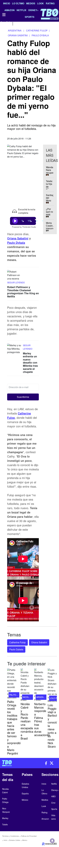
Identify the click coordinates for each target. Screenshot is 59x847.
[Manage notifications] (52, 840)
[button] (23, 396)
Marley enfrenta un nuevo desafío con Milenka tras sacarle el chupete (30, 362)
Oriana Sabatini (17, 238)
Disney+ (55, 790)
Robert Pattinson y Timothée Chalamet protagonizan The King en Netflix (23, 291)
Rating (50, 3)
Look (40, 3)
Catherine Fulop (17, 642)
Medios (30, 3)
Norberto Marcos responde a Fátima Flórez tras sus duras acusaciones (42, 719)
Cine (53, 802)
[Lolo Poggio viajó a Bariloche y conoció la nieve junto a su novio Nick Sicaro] (52, 685)
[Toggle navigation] (3, 14)
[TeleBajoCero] (14, 763)
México (24, 840)
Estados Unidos (14, 840)
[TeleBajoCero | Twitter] (8, 23)
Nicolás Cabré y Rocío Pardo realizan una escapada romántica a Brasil (27, 721)
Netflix (54, 783)
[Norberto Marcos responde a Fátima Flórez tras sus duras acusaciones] (38, 685)
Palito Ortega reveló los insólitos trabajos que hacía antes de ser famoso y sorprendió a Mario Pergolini (14, 727)
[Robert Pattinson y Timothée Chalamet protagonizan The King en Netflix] (14, 275)
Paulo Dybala (16, 242)
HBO (53, 796)
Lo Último (18, 3)
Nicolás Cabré (31, 697)
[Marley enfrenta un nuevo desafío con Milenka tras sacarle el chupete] (14, 348)
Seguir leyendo (16, 282)
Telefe (5, 824)
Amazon (45, 818)
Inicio (6, 3)
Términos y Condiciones (10, 836)
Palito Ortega (17, 694)
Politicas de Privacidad (29, 836)
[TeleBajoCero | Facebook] (2, 23)
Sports (54, 809)
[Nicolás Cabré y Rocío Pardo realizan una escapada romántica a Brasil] (25, 685)
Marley (5, 818)
